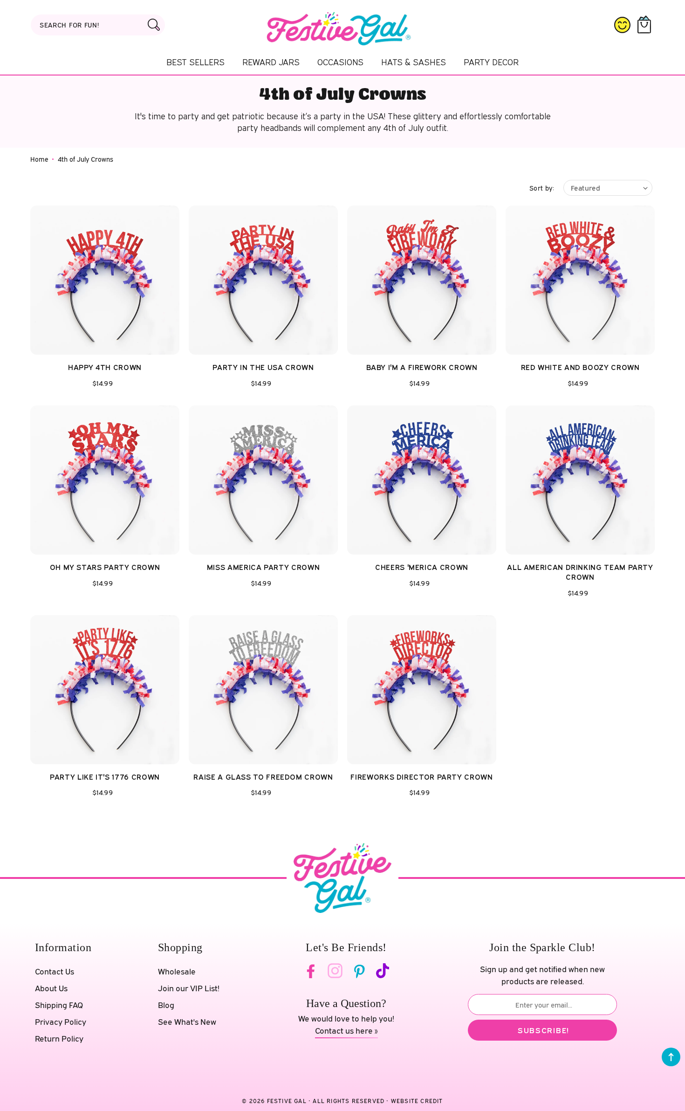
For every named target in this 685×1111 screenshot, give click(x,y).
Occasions (340, 62)
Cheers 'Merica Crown (421, 567)
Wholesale (177, 971)
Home (39, 159)
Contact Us (54, 971)
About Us (51, 988)
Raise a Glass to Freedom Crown (263, 777)
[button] (646, 25)
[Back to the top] (671, 1057)
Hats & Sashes (413, 62)
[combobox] (98, 24)
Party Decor (491, 62)
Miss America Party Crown (263, 567)
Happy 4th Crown (105, 367)
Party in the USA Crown (263, 367)
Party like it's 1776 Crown (105, 777)
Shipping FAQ (59, 1005)
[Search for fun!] (153, 24)
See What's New (187, 1022)
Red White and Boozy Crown (580, 367)
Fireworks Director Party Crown (421, 777)
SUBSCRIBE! (543, 1030)
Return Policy (59, 1038)
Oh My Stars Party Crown (105, 567)
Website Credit (417, 1100)
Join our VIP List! (188, 988)
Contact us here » (346, 1031)
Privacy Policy (60, 1022)
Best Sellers (195, 62)
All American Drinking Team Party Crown (580, 572)
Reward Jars (271, 62)
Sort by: (541, 188)
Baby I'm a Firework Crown (422, 367)
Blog (166, 1005)
